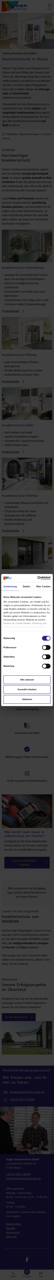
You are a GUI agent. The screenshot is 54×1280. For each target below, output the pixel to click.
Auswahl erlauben (27, 689)
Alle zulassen (27, 679)
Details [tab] (26, 586)
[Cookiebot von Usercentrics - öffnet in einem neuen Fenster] (38, 578)
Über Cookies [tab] (43, 586)
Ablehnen (27, 699)
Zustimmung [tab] (10, 586)
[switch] (46, 647)
